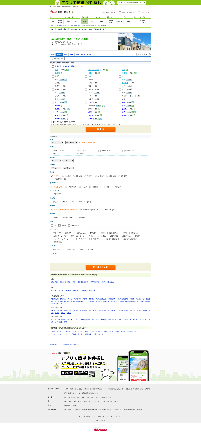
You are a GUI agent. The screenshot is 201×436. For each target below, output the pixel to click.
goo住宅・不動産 (53, 388)
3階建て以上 (75, 225)
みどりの (58, 319)
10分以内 (101, 176)
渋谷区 (127, 310)
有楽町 (90, 92)
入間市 (89, 310)
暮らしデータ (99, 334)
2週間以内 (117, 187)
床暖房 (137, 236)
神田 (123, 89)
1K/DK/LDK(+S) (58, 151)
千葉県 (71, 54)
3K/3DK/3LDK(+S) (57, 290)
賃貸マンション (95, 397)
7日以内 (106, 187)
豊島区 (63, 313)
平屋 (54, 225)
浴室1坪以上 (126, 236)
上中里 (57, 83)
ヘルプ (95, 416)
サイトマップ (111, 416)
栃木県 (83, 54)
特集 (65, 409)
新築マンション (57, 331)
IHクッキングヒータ (77, 236)
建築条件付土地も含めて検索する (65, 210)
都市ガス (135, 233)
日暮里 (57, 86)
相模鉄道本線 (75, 301)
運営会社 (118, 416)
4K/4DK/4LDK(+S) (72, 290)
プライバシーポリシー (85, 416)
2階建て (63, 225)
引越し (69, 409)
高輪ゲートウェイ (128, 96)
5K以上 (55, 153)
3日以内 (95, 187)
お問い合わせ (102, 416)
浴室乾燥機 (114, 236)
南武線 (113, 301)
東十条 (90, 79)
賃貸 (111, 331)
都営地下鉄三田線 (137, 301)
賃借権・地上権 (67, 217)
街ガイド (109, 409)
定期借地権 (81, 217)
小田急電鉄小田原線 (123, 301)
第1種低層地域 (83, 282)
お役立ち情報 (52, 409)
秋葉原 (90, 89)
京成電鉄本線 (140, 299)
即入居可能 (95, 282)
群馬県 (89, 54)
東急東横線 (54, 299)
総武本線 (59, 303)
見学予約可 (57, 194)
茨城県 (77, 54)
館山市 (133, 310)
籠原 (93, 319)
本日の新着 (72, 187)
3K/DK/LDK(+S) (106, 151)
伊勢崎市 (102, 310)
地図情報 (139, 409)
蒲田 (56, 102)
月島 (141, 319)
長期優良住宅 (57, 242)
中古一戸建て (96, 331)
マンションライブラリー (60, 334)
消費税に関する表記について (89, 393)
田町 (90, 96)
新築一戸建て (83, 331)
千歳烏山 (136, 319)
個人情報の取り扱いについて (72, 393)
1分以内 (68, 176)
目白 (145, 319)
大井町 (90, 99)
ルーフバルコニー (81, 239)
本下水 (125, 233)
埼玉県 (66, 54)
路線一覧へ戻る (58, 58)
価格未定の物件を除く (88, 142)
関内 (90, 109)
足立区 (53, 310)
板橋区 (114, 310)
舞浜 (52, 319)
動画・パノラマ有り (87, 249)
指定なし (57, 176)
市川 (63, 319)
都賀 (88, 319)
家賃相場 (88, 334)
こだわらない (58, 187)
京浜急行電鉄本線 (64, 301)
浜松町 (57, 96)
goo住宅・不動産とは (70, 389)
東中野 (102, 319)
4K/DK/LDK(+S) (130, 151)
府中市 (95, 310)
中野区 (139, 310)
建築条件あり (110, 210)
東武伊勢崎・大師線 (80, 299)
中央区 (145, 310)
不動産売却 (67, 405)
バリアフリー (96, 239)
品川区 (69, 313)
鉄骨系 (64, 202)
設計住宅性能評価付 (112, 239)
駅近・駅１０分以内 (57, 282)
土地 (105, 331)
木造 (73, 202)
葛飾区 (76, 310)
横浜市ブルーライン (66, 299)
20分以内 (124, 176)
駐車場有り (69, 233)
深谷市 (66, 310)
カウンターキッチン (60, 236)
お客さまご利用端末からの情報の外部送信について (91, 389)
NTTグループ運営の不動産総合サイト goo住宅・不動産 (67, 6)
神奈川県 (59, 54)
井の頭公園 (110, 319)
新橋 (123, 92)
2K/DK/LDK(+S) (82, 151)
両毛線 (53, 303)
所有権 (55, 217)
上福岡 (76, 319)
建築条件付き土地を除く (91, 210)
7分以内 (90, 176)
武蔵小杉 (70, 319)
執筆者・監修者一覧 (129, 409)
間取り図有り (57, 249)
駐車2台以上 (81, 233)
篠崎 (65, 322)
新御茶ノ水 (127, 319)
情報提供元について (56, 344)
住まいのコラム (118, 409)
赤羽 (56, 79)
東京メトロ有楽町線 (102, 301)
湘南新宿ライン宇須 (114, 299)
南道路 (103, 233)
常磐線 (146, 301)
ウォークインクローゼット (62, 239)
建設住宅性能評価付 (130, 239)
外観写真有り (71, 249)
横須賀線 (92, 299)
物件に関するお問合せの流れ (116, 389)
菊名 (116, 319)
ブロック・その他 (85, 202)
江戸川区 (59, 310)
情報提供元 (129, 389)
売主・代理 (57, 233)
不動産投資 (132, 331)
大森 (123, 99)
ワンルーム (81, 153)
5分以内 (79, 176)
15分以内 (112, 176)
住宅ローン (117, 401)
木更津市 (83, 310)
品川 (56, 99)
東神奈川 (91, 105)
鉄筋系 (55, 202)
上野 (123, 86)
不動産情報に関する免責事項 (71, 344)
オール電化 (102, 236)
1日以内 (84, 187)
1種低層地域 (114, 233)
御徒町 (57, 89)
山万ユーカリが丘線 (88, 301)
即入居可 (93, 233)
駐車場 (103, 397)
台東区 (57, 313)
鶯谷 (90, 86)
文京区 (108, 310)
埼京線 (132, 299)
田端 (90, 83)
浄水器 (91, 236)
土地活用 (73, 405)
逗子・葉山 (58, 322)
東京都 (53, 54)
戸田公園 (83, 319)
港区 (71, 310)
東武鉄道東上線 (101, 299)
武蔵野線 (125, 299)
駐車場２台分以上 (108, 282)
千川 (120, 319)
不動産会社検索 (77, 334)
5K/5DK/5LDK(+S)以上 (89, 290)
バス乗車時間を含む (60, 179)
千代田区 (121, 310)
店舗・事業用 (120, 331)
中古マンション (71, 331)
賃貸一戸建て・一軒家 (83, 397)
